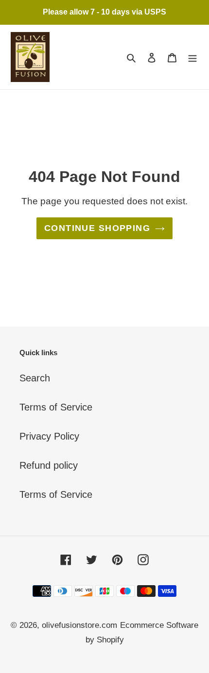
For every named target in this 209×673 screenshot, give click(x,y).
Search (34, 378)
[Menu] (192, 57)
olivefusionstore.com (79, 625)
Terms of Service (55, 407)
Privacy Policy (49, 436)
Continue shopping (97, 228)
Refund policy (48, 465)
